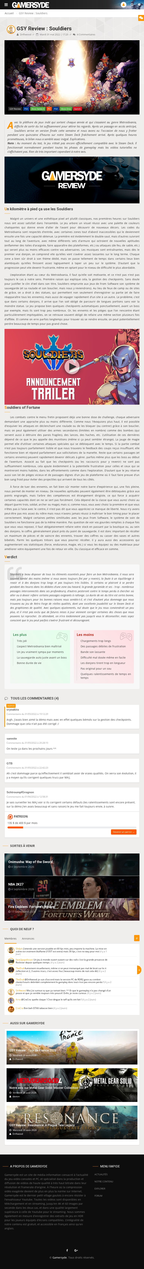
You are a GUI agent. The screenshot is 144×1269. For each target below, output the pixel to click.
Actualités (101, 1174)
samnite (12, 738)
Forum (98, 1195)
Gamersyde (59, 1257)
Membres (10, 938)
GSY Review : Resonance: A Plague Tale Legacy (42, 1125)
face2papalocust (24, 959)
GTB (10, 763)
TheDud (20, 968)
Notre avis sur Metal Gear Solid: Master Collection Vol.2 (47, 1088)
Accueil (9, 13)
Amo (18, 999)
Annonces (28, 938)
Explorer (99, 1188)
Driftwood (25, 34)
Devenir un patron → (124, 831)
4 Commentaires (85, 34)
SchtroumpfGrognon (20, 792)
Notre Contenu (102, 1181)
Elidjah (19, 948)
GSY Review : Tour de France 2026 (32, 1050)
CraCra (19, 1008)
